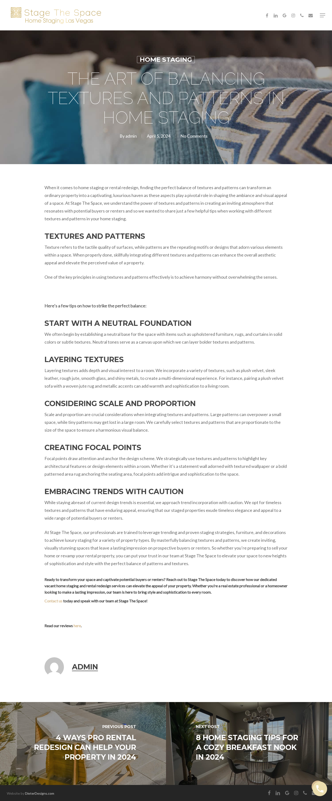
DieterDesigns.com (39, 793)
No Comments (194, 136)
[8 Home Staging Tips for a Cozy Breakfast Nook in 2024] (249, 743)
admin (131, 136)
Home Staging (166, 59)
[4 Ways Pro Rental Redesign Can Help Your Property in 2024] (83, 743)
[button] (322, 15)
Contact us (53, 600)
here (77, 625)
